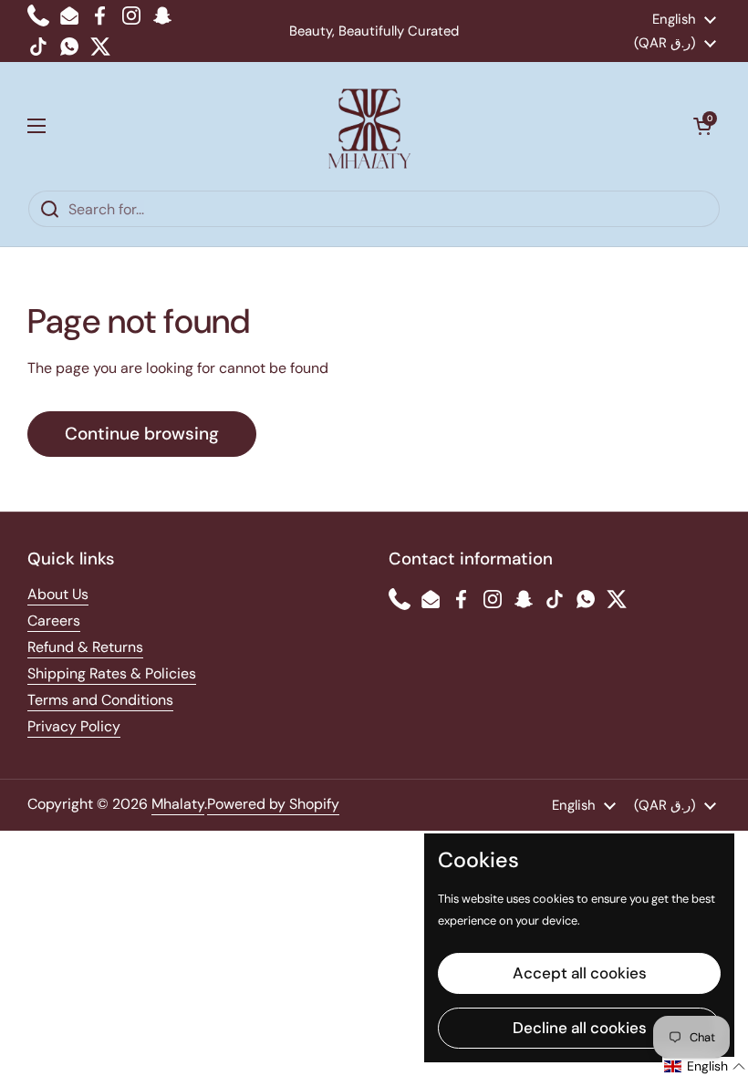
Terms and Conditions (100, 699)
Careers (53, 620)
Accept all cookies (580, 973)
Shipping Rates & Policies (111, 673)
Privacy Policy (73, 726)
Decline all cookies (580, 1028)
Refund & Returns (85, 647)
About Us (57, 594)
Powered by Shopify (273, 803)
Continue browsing (142, 433)
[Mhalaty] (369, 125)
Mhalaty (177, 803)
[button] (702, 126)
